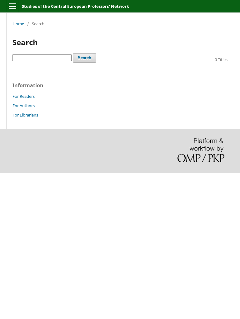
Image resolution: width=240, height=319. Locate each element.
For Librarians (25, 115)
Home (18, 23)
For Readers (23, 96)
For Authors (23, 105)
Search (84, 57)
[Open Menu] (12, 6)
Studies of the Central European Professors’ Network (75, 6)
